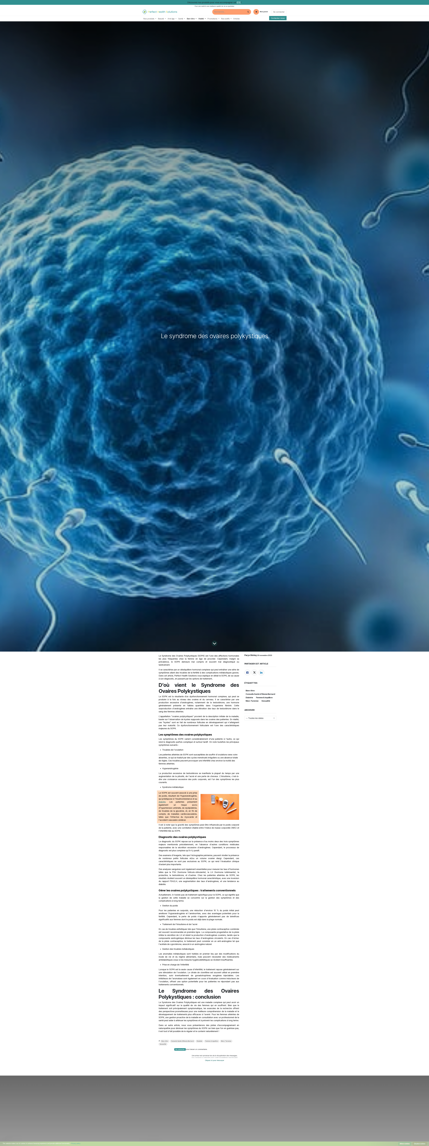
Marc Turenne (226, 1041)
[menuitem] (149, 18)
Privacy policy (75, 1143)
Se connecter (279, 12)
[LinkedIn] (261, 672)
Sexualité (163, 1044)
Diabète (199, 1041)
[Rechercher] (248, 12)
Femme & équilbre (211, 1041)
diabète (162, 802)
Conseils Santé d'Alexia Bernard (182, 1041)
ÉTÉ (239, 2)
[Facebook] (247, 672)
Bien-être (164, 1041)
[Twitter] (254, 672)
